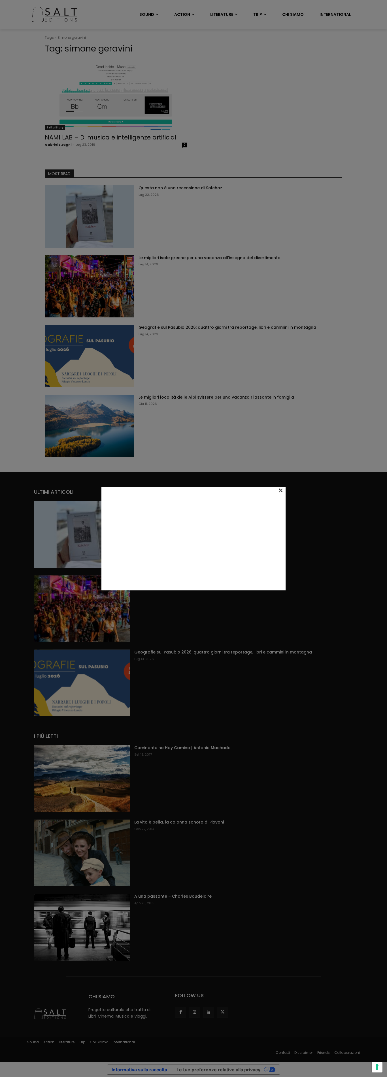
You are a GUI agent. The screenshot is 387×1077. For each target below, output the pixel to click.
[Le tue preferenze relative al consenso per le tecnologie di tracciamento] (377, 1067)
